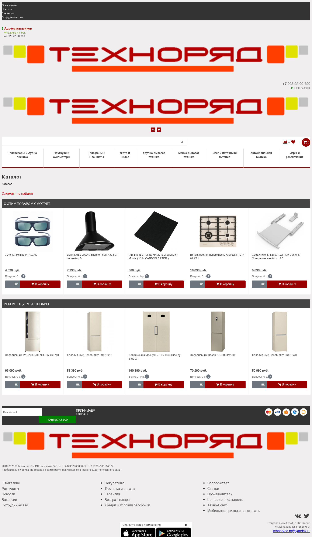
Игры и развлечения (295, 155)
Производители (219, 494)
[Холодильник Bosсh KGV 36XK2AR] (279, 332)
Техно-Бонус (217, 505)
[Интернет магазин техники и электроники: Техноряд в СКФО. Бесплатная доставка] (156, 56)
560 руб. (135, 270)
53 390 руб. (75, 370)
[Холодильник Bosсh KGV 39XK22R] (94, 332)
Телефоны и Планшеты (96, 155)
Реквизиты (10, 488)
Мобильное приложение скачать (233, 510)
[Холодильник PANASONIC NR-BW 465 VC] (33, 332)
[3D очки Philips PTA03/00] (33, 231)
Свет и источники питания (225, 155)
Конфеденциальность (225, 499)
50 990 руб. (260, 370)
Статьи (213, 488)
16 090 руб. (198, 270)
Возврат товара (117, 499)
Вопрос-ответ (218, 482)
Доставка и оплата (120, 488)
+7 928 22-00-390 (296, 83)
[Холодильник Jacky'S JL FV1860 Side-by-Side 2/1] (156, 332)
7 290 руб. (74, 270)
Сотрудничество (12, 17)
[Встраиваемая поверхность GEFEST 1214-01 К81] (218, 231)
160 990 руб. (138, 370)
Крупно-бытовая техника (153, 155)
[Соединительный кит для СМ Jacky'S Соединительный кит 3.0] (279, 231)
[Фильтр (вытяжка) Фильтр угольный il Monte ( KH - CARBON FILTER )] (156, 231)
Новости (7, 9)
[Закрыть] (184, 527)
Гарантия (112, 494)
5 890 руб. (259, 270)
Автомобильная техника (261, 155)
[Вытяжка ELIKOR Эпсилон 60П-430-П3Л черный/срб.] (94, 231)
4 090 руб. (12, 270)
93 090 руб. (13, 370)
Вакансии (8, 13)
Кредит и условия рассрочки (127, 505)
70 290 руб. (198, 370)
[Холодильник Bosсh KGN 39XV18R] (218, 332)
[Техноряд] (156, 107)
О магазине (9, 5)
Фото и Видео (125, 155)
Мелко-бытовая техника (189, 155)
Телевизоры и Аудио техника (22, 155)
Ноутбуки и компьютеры (61, 155)
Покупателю (114, 482)
